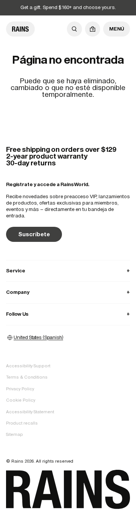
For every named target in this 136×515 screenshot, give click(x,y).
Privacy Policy (20, 389)
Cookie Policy (20, 400)
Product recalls (22, 423)
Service (68, 271)
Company (68, 292)
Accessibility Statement (30, 412)
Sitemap (14, 434)
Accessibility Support (28, 366)
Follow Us (68, 314)
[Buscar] (74, 29)
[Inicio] (20, 29)
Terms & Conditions (27, 377)
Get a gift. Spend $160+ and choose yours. (68, 7)
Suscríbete (34, 234)
